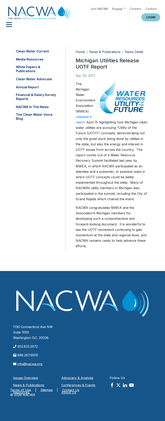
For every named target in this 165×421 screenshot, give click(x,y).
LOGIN (150, 17)
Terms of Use (20, 390)
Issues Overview (25, 378)
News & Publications (105, 52)
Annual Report (27, 87)
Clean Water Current (32, 51)
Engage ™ (118, 8)
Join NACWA (99, 8)
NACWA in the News (32, 107)
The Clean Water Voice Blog (34, 117)
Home (39, 14)
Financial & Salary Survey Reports (36, 97)
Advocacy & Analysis (77, 378)
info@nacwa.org (29, 364)
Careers (135, 8)
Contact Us (70, 390)
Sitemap (46, 390)
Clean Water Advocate (34, 79)
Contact (151, 8)
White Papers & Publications (28, 69)
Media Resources (29, 59)
